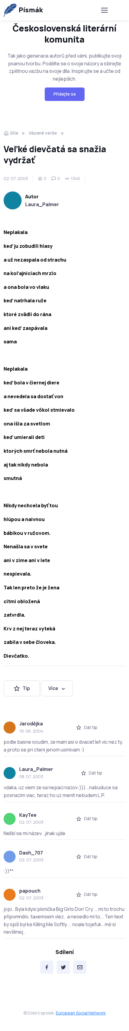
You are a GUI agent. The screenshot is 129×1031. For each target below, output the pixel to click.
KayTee (28, 815)
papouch (29, 890)
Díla (14, 133)
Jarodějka (31, 723)
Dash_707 (31, 852)
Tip (26, 688)
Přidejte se (64, 94)
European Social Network (81, 1013)
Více (53, 688)
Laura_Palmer (42, 204)
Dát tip (91, 727)
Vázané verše (43, 133)
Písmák (31, 9)
